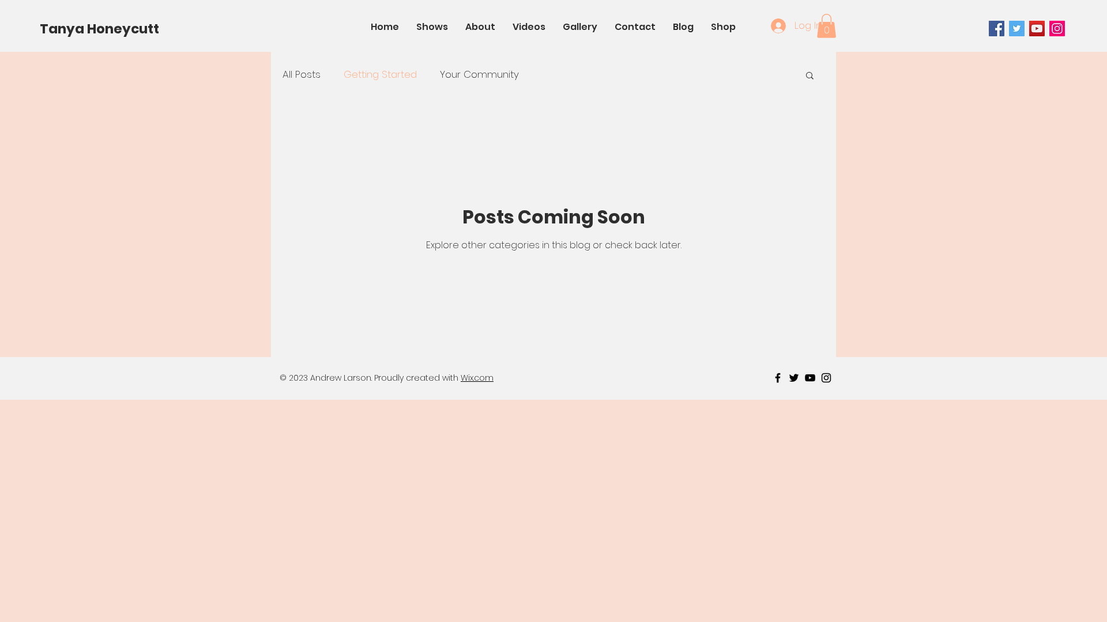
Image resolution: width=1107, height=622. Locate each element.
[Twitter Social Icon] (1017, 28)
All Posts (302, 74)
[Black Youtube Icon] (810, 377)
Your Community (479, 74)
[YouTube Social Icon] (1037, 28)
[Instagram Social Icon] (1057, 28)
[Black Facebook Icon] (777, 377)
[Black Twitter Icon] (794, 377)
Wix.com (477, 378)
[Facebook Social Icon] (996, 28)
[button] (826, 26)
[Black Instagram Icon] (826, 377)
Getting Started (380, 74)
